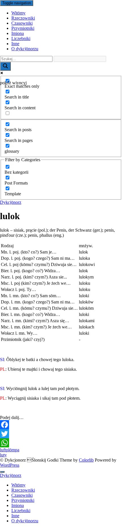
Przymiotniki (22, 28)
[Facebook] (61, 424)
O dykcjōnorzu (24, 48)
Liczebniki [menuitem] (20, 510)
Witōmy (18, 13)
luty (3, 454)
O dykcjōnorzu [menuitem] (24, 520)
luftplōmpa (9, 449)
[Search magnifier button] (5, 66)
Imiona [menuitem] (17, 505)
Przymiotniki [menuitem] (22, 500)
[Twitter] (61, 433)
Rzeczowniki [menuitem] (23, 490)
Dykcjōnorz (10, 202)
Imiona (17, 33)
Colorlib (86, 460)
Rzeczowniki (23, 18)
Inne (15, 43)
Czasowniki (22, 23)
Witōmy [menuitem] (18, 485)
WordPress (9, 465)
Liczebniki (20, 38)
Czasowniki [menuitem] (22, 495)
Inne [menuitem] (15, 515)
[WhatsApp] (61, 442)
